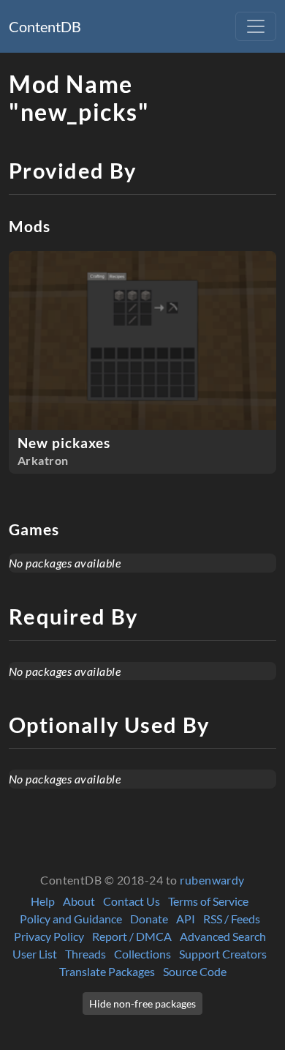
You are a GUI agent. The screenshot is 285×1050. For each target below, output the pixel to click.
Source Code (195, 971)
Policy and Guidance (71, 919)
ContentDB (45, 26)
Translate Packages (107, 971)
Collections (142, 954)
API (185, 919)
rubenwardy (212, 880)
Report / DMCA (132, 936)
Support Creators (223, 954)
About (79, 901)
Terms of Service (208, 901)
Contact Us (131, 901)
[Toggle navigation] (255, 26)
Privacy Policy (49, 936)
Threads (85, 954)
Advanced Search (223, 936)
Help (43, 901)
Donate (149, 919)
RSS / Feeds (231, 919)
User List (34, 954)
